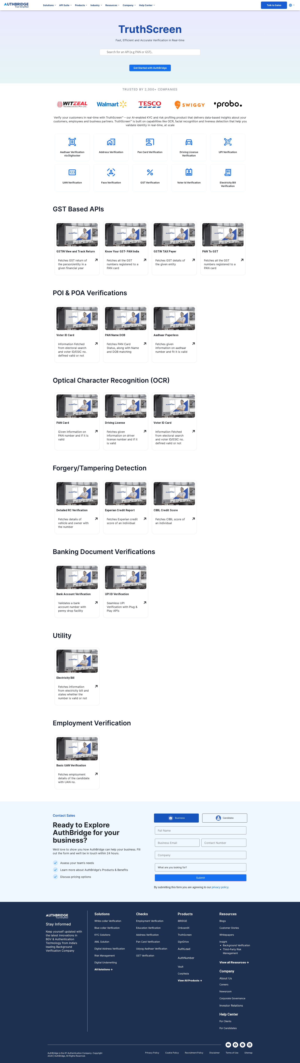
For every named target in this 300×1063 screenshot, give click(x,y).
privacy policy (220, 883)
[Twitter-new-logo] (242, 1041)
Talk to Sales (274, 5)
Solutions (48, 5)
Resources (111, 5)
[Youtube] (228, 1041)
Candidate (228, 814)
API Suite (64, 5)
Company (128, 5)
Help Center (146, 5)
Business (180, 814)
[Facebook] (235, 1041)
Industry (95, 5)
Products (80, 5)
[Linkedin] (249, 1041)
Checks (142, 910)
